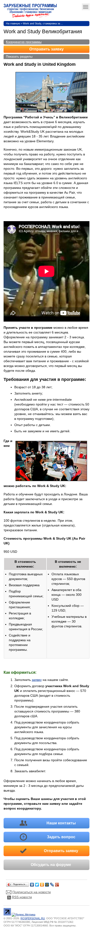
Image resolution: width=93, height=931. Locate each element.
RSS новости (22, 897)
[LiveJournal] (52, 883)
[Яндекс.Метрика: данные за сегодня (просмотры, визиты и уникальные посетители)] (23, 915)
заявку (37, 680)
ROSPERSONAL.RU (33, 918)
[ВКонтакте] (32, 883)
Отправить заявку (46, 49)
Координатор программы (23, 42)
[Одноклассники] (42, 883)
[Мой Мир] (47, 883)
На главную (13, 23)
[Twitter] (37, 883)
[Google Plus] (57, 883)
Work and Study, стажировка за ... (43, 23)
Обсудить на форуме (51, 865)
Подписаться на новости (31, 892)
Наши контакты (61, 823)
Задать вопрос (61, 837)
